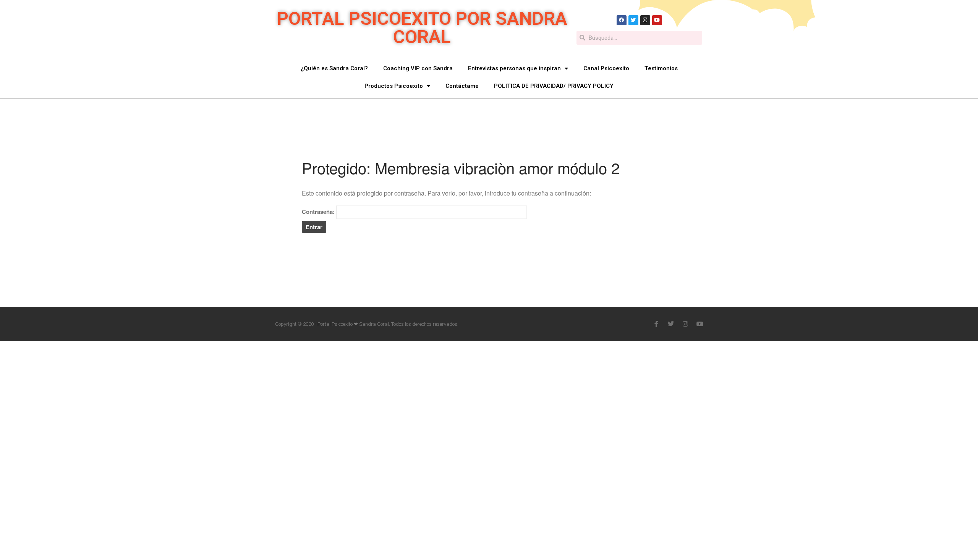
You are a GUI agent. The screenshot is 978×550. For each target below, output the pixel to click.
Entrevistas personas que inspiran (514, 68)
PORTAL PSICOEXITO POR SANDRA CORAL (422, 28)
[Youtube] (657, 20)
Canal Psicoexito (606, 68)
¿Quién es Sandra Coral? (334, 68)
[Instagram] (645, 20)
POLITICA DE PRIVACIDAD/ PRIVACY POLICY (929, 351)
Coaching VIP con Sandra (418, 68)
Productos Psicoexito (393, 85)
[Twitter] (633, 20)
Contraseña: (319, 211)
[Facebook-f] (656, 324)
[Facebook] (622, 20)
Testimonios (661, 68)
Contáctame (462, 85)
